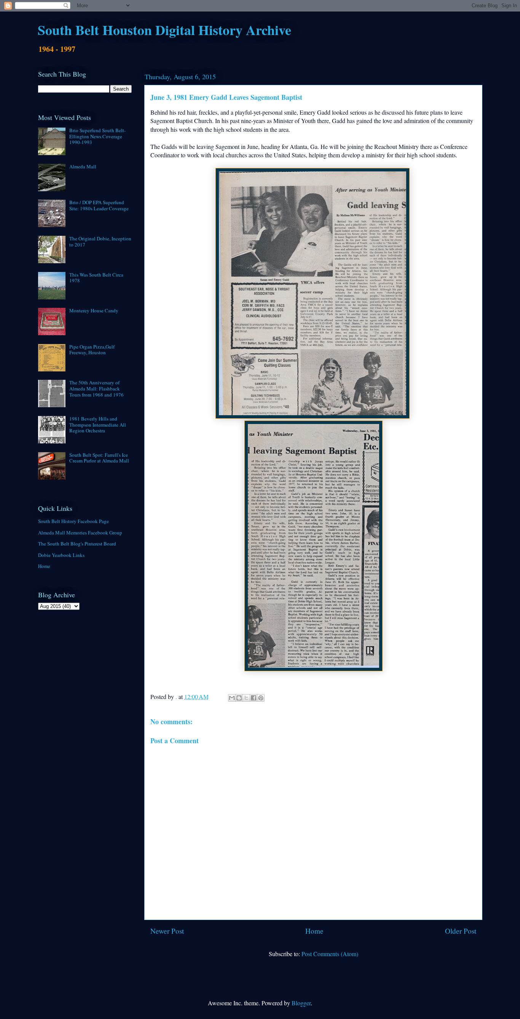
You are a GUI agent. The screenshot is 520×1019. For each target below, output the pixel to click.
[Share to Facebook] (253, 698)
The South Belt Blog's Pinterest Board (77, 543)
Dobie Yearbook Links (61, 555)
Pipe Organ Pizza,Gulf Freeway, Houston (92, 349)
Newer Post (167, 931)
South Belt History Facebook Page (73, 521)
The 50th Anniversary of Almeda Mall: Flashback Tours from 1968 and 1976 (96, 388)
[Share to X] (246, 698)
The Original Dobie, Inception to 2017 (100, 241)
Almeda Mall (82, 166)
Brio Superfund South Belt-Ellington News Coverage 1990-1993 (97, 136)
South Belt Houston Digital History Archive (164, 30)
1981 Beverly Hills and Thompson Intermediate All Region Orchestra (97, 424)
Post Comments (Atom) (329, 954)
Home (314, 931)
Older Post (460, 931)
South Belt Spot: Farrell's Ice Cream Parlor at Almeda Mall (99, 457)
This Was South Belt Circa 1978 (96, 277)
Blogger (301, 1003)
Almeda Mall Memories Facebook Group (80, 532)
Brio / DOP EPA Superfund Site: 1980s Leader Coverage (99, 205)
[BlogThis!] (239, 698)
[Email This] (232, 698)
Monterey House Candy (93, 310)
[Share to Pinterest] (261, 698)
